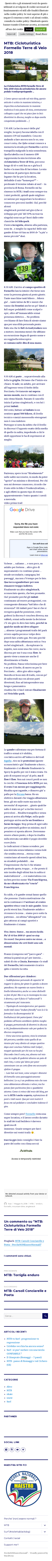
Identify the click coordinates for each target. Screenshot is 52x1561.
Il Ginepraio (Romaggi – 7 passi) (24, 1357)
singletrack (30, 1206)
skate (10, 1394)
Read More (41, 34)
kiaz (10, 1204)
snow (10, 1398)
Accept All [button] (40, 29)
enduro (39, 1204)
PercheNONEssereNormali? (16, 1553)
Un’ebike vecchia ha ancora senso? (25, 1346)
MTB (32, 1204)
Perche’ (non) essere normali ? (20, 1518)
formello (7, 1206)
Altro (9, 1386)
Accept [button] (29, 29)
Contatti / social (12, 1538)
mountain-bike (18, 1206)
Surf (9, 1401)
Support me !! (11, 1544)
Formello (30, 1114)
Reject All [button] (11, 34)
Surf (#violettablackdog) (17, 1531)
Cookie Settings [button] (26, 34)
